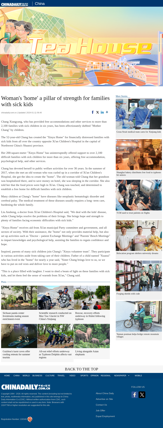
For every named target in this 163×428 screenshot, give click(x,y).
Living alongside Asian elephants (87, 353)
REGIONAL (106, 376)
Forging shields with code (128, 294)
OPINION (95, 376)
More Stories (121, 96)
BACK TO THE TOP (81, 369)
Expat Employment (105, 416)
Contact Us (101, 404)
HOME (7, 376)
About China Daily (105, 393)
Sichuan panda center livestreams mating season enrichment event (16, 316)
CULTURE (50, 376)
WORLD (26, 376)
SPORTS (84, 376)
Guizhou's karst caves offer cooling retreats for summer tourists (16, 354)
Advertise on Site (104, 399)
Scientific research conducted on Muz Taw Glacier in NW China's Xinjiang (55, 316)
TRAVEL (61, 376)
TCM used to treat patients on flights (133, 213)
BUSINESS (37, 376)
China (40, 3)
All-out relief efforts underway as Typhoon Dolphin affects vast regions (55, 354)
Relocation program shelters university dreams (137, 253)
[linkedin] (102, 112)
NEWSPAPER (120, 376)
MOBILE (138, 376)
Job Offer (100, 410)
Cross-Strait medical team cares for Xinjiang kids (139, 132)
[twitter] (97, 112)
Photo (3, 282)
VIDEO (72, 376)
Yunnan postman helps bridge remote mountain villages (138, 335)
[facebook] (92, 112)
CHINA (17, 376)
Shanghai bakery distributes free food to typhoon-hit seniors (139, 173)
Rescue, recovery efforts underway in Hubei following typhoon (90, 316)
